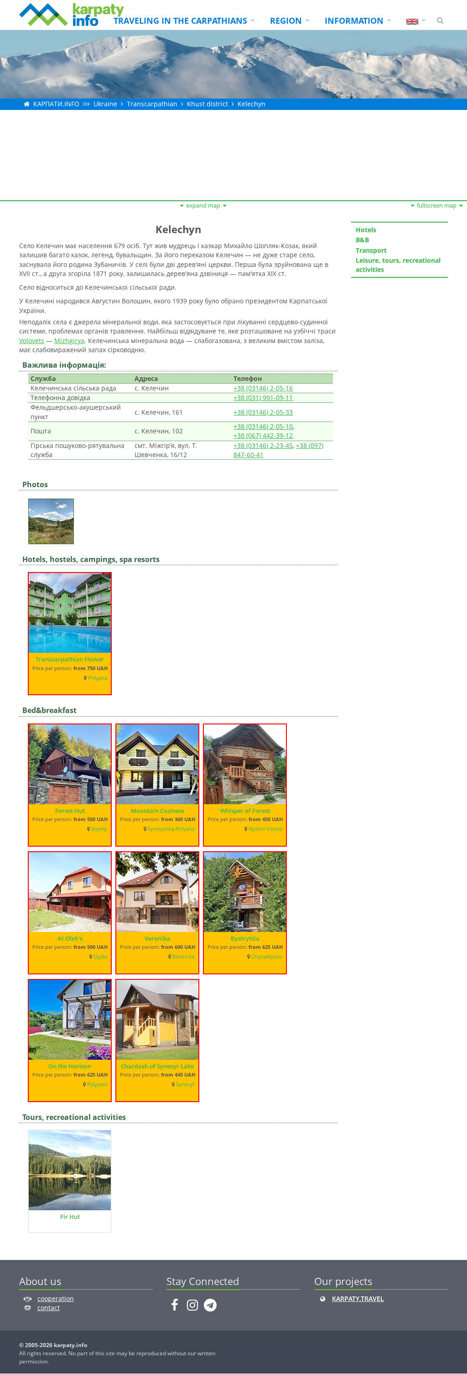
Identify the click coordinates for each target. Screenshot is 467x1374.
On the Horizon (69, 1066)
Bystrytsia (245, 938)
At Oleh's (70, 938)
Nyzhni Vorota (265, 829)
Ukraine (105, 103)
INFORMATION (354, 20)
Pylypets (97, 1084)
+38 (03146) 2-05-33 (263, 412)
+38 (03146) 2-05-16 (263, 388)
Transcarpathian (152, 103)
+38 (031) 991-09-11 (263, 397)
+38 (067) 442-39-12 (263, 435)
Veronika (157, 938)
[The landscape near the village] (53, 518)
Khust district (207, 103)
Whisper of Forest (245, 811)
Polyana (97, 678)
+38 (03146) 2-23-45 (263, 445)
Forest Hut (70, 811)
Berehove (183, 956)
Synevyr (185, 1084)
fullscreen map (437, 205)
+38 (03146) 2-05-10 (263, 426)
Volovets (31, 340)
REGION (286, 20)
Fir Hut (70, 1217)
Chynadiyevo (266, 956)
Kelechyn (251, 103)
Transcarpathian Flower (70, 659)
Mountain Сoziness (157, 811)
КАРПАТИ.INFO (56, 103)
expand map (203, 205)
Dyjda (100, 956)
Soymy (99, 829)
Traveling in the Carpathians (180, 20)
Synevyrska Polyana (171, 829)
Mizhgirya (69, 340)
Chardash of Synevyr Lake (157, 1066)
